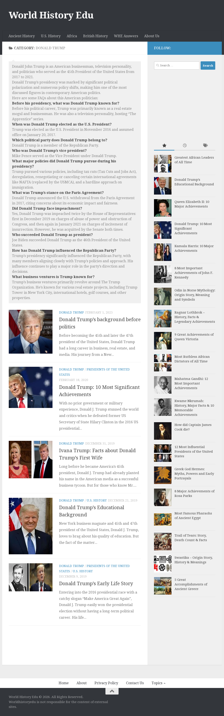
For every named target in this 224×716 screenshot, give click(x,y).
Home (64, 683)
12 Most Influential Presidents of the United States (194, 451)
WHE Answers (126, 36)
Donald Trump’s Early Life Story (96, 583)
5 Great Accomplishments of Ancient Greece (191, 584)
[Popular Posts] (164, 146)
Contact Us (135, 683)
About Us (151, 36)
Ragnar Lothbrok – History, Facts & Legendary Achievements (195, 317)
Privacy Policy (106, 683)
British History (95, 36)
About (82, 683)
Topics (157, 683)
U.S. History (51, 36)
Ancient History (22, 36)
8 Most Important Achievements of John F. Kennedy (194, 272)
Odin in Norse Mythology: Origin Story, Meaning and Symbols (195, 294)
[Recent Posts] (184, 146)
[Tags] (205, 146)
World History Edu (51, 15)
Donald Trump (71, 312)
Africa (72, 36)
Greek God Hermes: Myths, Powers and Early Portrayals (194, 473)
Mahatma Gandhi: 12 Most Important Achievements (191, 383)
